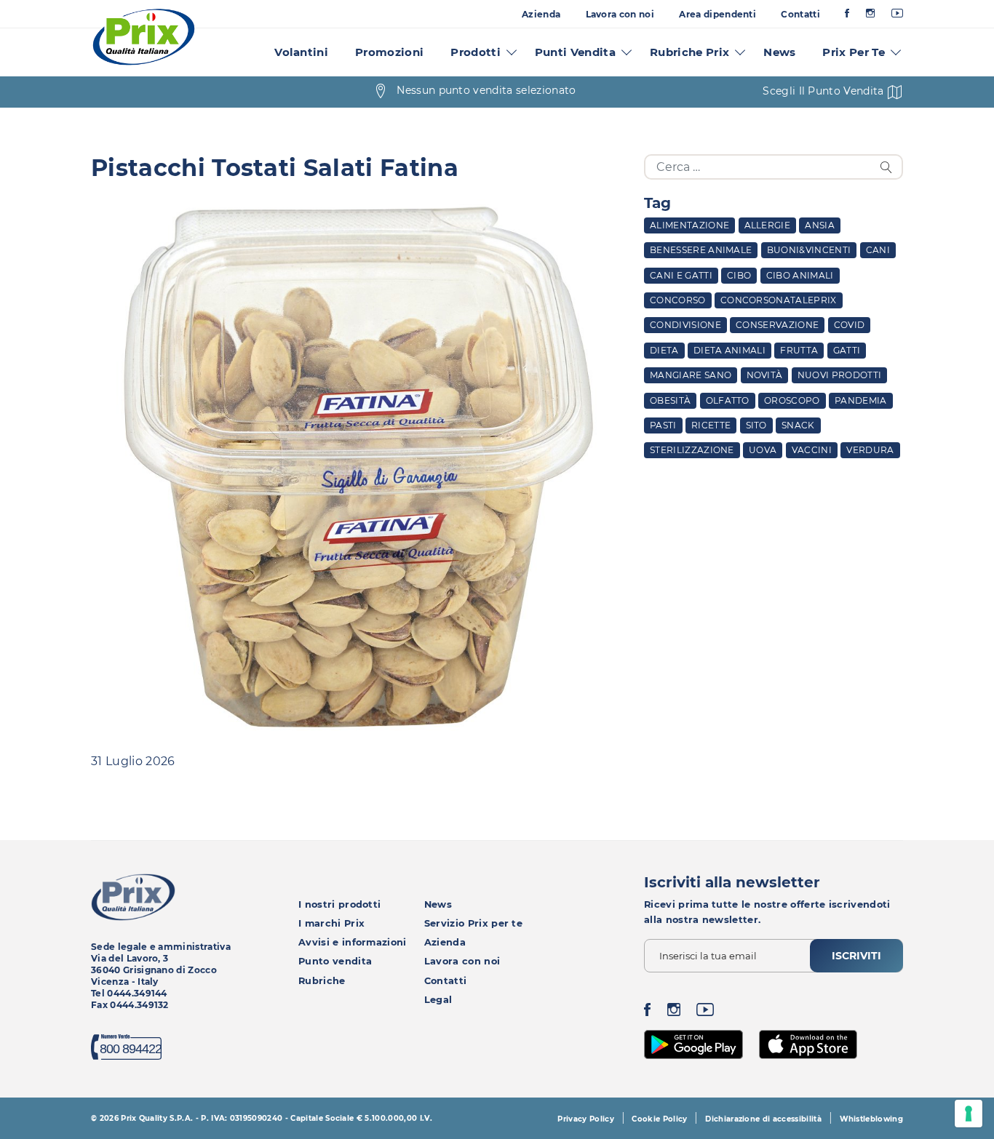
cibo (739, 275)
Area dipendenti (717, 14)
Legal (438, 999)
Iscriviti (856, 955)
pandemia (861, 400)
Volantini (301, 52)
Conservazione (777, 324)
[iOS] (808, 1042)
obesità (670, 400)
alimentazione (689, 225)
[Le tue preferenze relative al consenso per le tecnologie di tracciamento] (968, 1113)
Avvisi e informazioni (352, 942)
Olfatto (728, 400)
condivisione (685, 324)
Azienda (541, 14)
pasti (663, 425)
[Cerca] (888, 166)
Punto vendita (335, 961)
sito (756, 425)
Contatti (800, 14)
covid (849, 324)
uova (762, 449)
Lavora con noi (620, 14)
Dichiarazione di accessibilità (763, 1119)
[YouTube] (897, 13)
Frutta (799, 350)
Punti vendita (575, 52)
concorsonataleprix (778, 300)
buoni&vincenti (809, 249)
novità (765, 374)
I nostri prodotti (339, 904)
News (779, 52)
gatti (847, 350)
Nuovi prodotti (839, 374)
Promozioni (389, 52)
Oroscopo (792, 400)
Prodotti (475, 52)
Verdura (870, 449)
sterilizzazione (692, 449)
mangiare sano (690, 374)
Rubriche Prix (689, 52)
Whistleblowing (871, 1119)
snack (798, 425)
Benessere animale (701, 249)
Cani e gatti (681, 275)
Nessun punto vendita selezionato (486, 90)
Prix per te (853, 52)
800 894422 (131, 1049)
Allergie (767, 225)
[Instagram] (870, 13)
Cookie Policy (659, 1119)
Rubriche (322, 980)
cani (878, 249)
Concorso (678, 300)
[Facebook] (847, 13)
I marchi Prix (331, 923)
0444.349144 (137, 993)
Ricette (711, 425)
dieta (664, 350)
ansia (820, 225)
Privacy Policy (585, 1119)
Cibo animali (800, 275)
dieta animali (729, 350)
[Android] (693, 1042)
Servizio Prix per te (473, 923)
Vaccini (812, 449)
